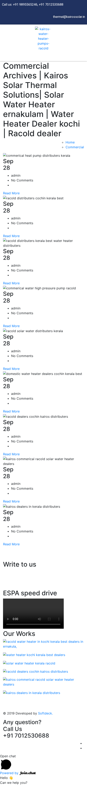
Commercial (75, 147)
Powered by (9, 773)
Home (70, 142)
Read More (11, 193)
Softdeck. (45, 713)
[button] (41, 57)
